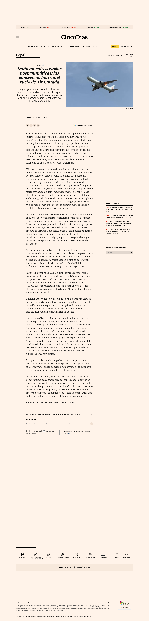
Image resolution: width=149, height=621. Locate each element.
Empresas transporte (75, 424)
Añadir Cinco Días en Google (84, 125)
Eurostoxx (115, 257)
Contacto (18, 616)
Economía (51, 46)
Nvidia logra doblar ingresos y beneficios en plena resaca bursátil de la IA (119, 209)
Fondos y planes (69, 46)
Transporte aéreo (62, 424)
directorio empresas (89, 557)
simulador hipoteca (36, 557)
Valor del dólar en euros (115, 27)
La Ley (127, 55)
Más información (31, 433)
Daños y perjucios (37, 424)
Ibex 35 (23, 27)
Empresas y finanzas (34, 46)
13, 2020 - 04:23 (37, 120)
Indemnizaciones (50, 424)
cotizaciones (103, 557)
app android (126, 557)
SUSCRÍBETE (115, 46)
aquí (68, 433)
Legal (21, 55)
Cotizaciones (59, 46)
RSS (75, 616)
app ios (117, 557)
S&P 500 (43, 27)
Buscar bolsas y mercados (116, 247)
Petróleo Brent (66, 27)
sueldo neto (49, 557)
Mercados (44, 46)
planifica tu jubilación (63, 557)
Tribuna (37, 65)
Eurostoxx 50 (89, 27)
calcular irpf (22, 557)
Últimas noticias (79, 46)
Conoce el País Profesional (74, 567)
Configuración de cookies (43, 616)
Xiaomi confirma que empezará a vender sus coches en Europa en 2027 (119, 216)
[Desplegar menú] (17, 37)
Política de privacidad (56, 616)
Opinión (88, 46)
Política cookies (32, 616)
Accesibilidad (66, 616)
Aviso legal (24, 616)
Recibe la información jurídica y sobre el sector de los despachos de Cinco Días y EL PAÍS (55, 414)
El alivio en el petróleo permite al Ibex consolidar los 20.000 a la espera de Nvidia (119, 231)
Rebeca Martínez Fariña (37, 118)
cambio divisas (76, 557)
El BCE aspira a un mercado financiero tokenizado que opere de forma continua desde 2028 (118, 223)
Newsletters (80, 616)
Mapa (71, 616)
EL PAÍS (94, 45)
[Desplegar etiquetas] (91, 423)
